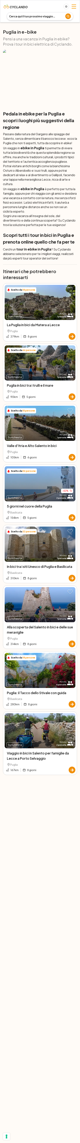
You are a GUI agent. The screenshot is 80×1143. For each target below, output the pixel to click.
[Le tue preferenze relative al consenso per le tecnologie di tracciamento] (6, 1136)
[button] (70, 290)
